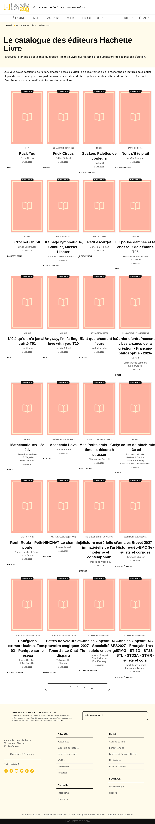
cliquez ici (61, 720)
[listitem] (6, 770)
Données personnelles (55, 814)
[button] (92, 687)
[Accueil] (16, 7)
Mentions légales (31, 814)
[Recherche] (147, 7)
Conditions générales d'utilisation (87, 814)
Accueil (9, 25)
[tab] (7, 18)
